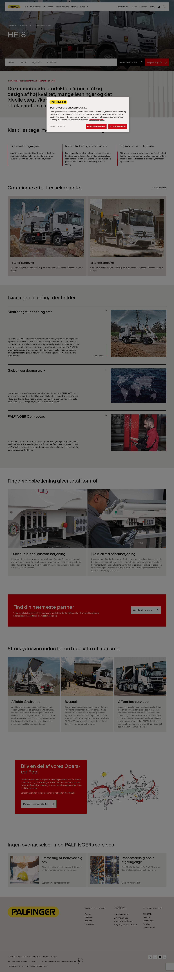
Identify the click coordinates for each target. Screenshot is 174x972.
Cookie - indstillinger (58, 126)
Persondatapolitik (97, 119)
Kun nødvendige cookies (96, 126)
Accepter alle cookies (118, 126)
